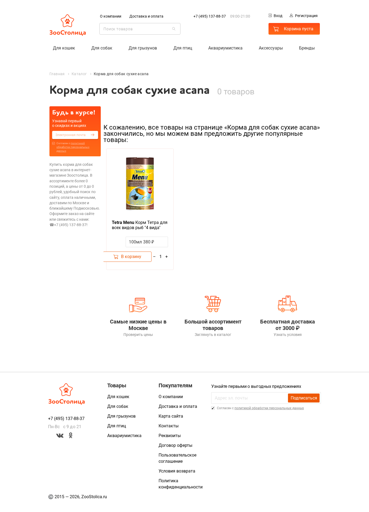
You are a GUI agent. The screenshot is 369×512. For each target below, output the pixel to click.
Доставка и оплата (146, 16)
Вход (278, 16)
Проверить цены (138, 334)
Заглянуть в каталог (213, 334)
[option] (139, 209)
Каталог (79, 74)
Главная (57, 74)
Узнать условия (288, 334)
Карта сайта (171, 416)
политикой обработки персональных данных (72, 147)
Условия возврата (177, 471)
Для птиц (182, 48)
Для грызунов (143, 48)
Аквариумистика (225, 48)
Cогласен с (72, 147)
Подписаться (304, 398)
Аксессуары (271, 48)
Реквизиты (170, 435)
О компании (110, 16)
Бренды (307, 48)
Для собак (101, 48)
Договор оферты (175, 445)
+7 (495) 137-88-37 (209, 16)
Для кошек (64, 48)
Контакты (169, 425)
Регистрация (306, 16)
